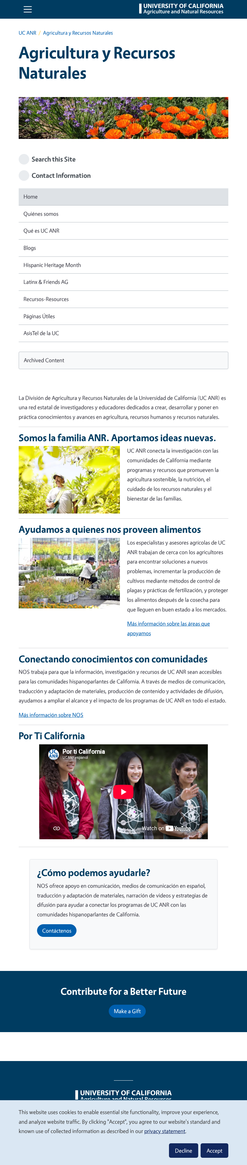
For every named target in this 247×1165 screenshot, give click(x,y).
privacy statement (164, 1131)
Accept (214, 1150)
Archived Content (44, 360)
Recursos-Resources (46, 299)
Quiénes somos (40, 213)
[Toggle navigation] (28, 9)
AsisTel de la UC (41, 333)
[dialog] (123, 1132)
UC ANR (27, 33)
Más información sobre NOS (51, 714)
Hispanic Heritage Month (52, 264)
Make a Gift (127, 1011)
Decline (183, 1150)
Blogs (29, 247)
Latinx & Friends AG (45, 281)
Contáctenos (56, 930)
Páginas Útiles (39, 316)
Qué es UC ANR (41, 230)
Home (30, 196)
